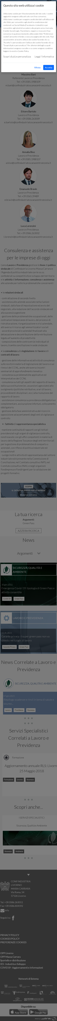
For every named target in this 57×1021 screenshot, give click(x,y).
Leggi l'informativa (44, 56)
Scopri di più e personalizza (17, 56)
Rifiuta (37, 67)
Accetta (48, 67)
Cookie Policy (23, 51)
